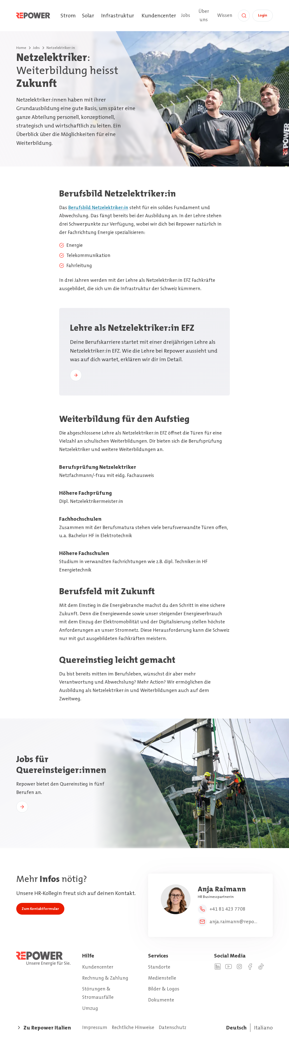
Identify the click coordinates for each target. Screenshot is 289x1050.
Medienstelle (162, 978)
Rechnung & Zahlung (105, 978)
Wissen (224, 15)
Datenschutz (172, 1027)
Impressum (94, 1027)
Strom (68, 15)
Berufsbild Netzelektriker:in (98, 207)
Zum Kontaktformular (40, 908)
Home (21, 47)
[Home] (38, 15)
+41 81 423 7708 (227, 909)
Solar (88, 15)
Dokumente (161, 1000)
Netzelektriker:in (61, 47)
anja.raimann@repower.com (235, 921)
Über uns (203, 15)
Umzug (90, 1008)
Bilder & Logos (163, 989)
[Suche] (244, 15)
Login (262, 15)
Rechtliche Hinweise (133, 1027)
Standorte (159, 967)
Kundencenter (159, 15)
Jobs (185, 15)
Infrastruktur (117, 15)
